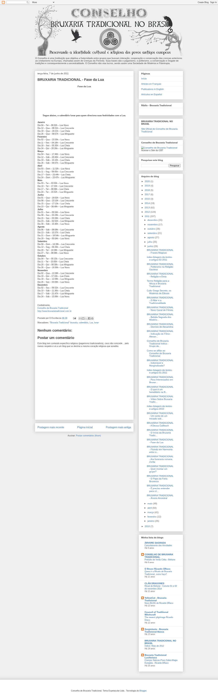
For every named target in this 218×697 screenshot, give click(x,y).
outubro (151, 228)
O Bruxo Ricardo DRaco (157, 569)
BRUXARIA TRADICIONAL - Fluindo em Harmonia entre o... (160, 449)
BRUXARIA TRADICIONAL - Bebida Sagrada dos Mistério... (160, 317)
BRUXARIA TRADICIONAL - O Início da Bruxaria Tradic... (160, 433)
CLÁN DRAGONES (154, 583)
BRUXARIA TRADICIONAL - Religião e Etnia (160, 275)
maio (150, 503)
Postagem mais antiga (118, 427)
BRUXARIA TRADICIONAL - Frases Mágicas (160, 251)
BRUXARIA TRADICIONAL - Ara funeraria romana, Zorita (160, 459)
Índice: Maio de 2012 (154, 646)
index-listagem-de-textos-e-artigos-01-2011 (160, 371)
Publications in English (152, 89)
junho (150, 246)
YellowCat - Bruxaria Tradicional (155, 599)
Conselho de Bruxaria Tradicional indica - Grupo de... (158, 344)
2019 (147, 185)
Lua (91, 322)
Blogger (142, 690)
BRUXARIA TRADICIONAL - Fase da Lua (160, 441)
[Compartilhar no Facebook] (89, 318)
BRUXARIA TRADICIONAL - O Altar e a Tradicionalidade (160, 300)
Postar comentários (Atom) (88, 435)
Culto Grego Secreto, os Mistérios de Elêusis (159, 292)
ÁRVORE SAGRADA (155, 543)
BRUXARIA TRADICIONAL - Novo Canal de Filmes (160, 308)
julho (150, 242)
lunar (96, 322)
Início (144, 78)
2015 (147, 198)
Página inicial (85, 427)
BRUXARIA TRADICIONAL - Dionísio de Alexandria (160, 325)
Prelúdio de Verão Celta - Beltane (160, 559)
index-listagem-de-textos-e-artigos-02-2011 (160, 258)
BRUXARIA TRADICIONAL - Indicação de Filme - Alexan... (160, 334)
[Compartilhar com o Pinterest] (92, 318)
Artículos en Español (151, 94)
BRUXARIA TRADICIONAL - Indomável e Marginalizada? (160, 363)
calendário (83, 322)
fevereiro (152, 516)
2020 (147, 181)
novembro (152, 224)
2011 (147, 216)
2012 (147, 212)
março (150, 512)
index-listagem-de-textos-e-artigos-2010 (160, 407)
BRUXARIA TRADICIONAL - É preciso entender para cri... (160, 488)
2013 (147, 207)
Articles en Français (151, 84)
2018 (147, 190)
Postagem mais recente (51, 427)
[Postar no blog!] (83, 318)
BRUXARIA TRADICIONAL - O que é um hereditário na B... (160, 390)
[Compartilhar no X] (86, 318)
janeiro (151, 521)
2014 (147, 203)
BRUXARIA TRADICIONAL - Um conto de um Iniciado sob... (160, 416)
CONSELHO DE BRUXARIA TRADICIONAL (159, 555)
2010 (147, 526)
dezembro (152, 220)
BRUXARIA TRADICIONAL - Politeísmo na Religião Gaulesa (160, 267)
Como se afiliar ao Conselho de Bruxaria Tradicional (159, 353)
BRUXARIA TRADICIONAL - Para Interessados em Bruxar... (160, 380)
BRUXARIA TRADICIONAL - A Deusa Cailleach (160, 424)
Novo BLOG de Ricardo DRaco (159, 603)
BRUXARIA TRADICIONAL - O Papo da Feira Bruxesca (160, 479)
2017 (147, 194)
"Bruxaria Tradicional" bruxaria (64, 322)
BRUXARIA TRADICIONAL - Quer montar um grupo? (160, 469)
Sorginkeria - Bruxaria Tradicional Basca (156, 630)
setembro (152, 233)
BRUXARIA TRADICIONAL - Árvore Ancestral (160, 496)
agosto (151, 237)
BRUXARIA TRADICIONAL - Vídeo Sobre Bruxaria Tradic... (160, 399)
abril (149, 508)
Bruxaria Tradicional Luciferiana (155, 656)
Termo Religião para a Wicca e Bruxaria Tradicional (158, 284)
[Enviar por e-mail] (80, 318)
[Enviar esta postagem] (74, 318)
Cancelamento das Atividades (158, 545)
